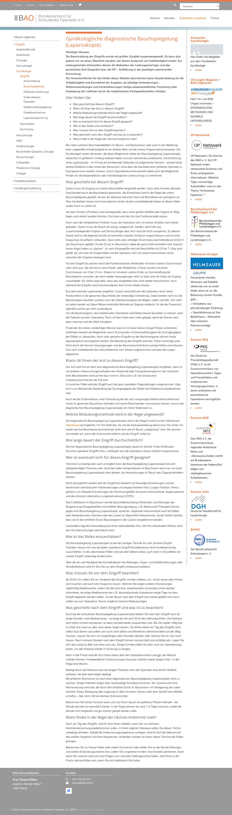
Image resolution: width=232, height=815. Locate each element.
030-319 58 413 (81, 779)
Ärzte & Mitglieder (47, 4)
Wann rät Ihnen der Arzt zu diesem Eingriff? (98, 108)
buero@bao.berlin (82, 783)
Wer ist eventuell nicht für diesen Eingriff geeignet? (102, 121)
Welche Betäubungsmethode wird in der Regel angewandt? (108, 113)
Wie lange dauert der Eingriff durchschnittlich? (100, 117)
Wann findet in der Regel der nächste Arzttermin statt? (105, 139)
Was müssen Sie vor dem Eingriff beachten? (99, 130)
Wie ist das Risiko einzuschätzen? (93, 126)
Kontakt (18, 4)
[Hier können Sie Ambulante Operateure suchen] (174, 4)
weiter (198, 70)
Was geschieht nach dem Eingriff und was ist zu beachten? (108, 134)
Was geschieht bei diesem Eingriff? (93, 104)
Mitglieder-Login (67, 4)
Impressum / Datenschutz (91, 809)
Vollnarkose (73, 425)
